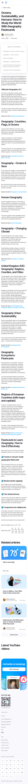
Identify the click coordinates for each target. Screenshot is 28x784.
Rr (2, 772)
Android (3, 727)
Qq (22, 768)
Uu (14, 772)
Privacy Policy (5, 742)
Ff (2, 764)
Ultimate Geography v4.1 (18, 116)
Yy (6, 776)
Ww (22, 772)
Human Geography (16, 223)
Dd (18, 760)
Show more (14, 635)
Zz (10, 776)
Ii (14, 764)
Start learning (14, 669)
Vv (18, 772)
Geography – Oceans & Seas (19, 192)
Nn (10, 768)
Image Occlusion (5, 724)
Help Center (4, 740)
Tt (10, 772)
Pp (18, 768)
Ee (22, 760)
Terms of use (4, 745)
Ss (6, 772)
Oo (14, 768)
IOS (2, 729)
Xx (3, 776)
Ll (2, 768)
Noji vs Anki (4, 750)
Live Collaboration (6, 719)
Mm (7, 768)
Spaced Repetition (6, 721)
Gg (6, 764)
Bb (10, 760)
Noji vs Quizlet (5, 748)
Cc (14, 760)
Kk (22, 764)
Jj (18, 764)
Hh (10, 764)
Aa (6, 760)
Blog (2, 732)
